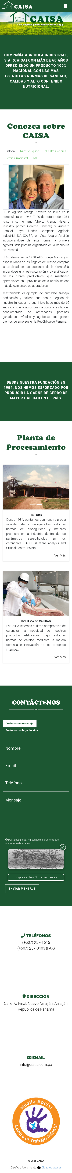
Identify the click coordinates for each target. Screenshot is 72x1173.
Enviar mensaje (22, 888)
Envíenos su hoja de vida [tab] (22, 730)
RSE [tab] (35, 158)
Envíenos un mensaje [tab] (20, 723)
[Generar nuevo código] (63, 847)
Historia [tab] (10, 151)
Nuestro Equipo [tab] (29, 151)
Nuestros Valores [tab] (55, 151)
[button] (5, 187)
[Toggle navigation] (65, 6)
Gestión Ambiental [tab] (16, 158)
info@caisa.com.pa (36, 1064)
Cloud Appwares (51, 1167)
